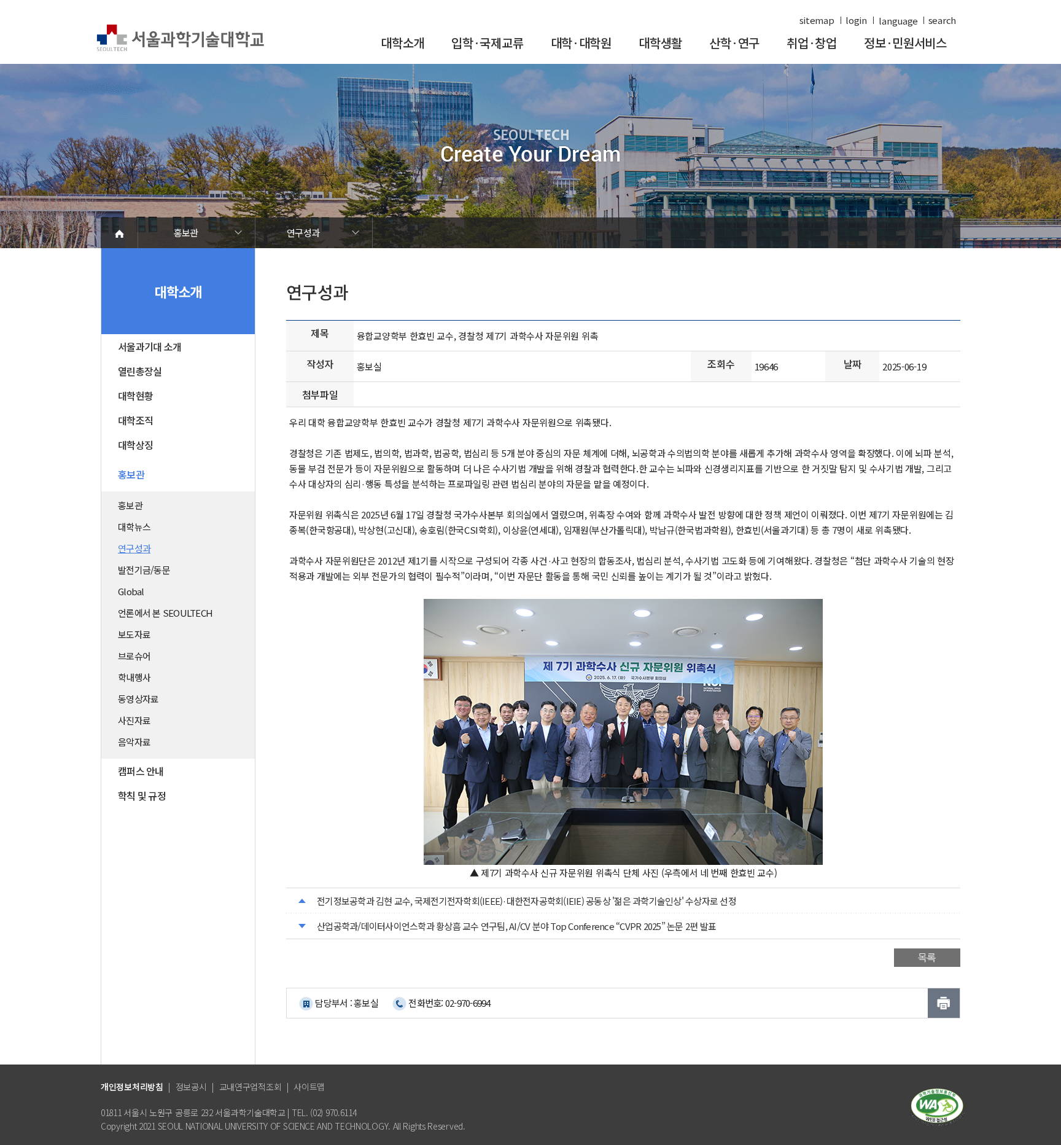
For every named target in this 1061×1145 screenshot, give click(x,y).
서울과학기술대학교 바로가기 (180, 38)
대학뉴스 (134, 526)
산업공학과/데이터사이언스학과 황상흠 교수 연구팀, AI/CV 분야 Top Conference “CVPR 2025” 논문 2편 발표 (516, 926)
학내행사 (134, 677)
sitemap (816, 20)
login (856, 20)
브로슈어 (134, 655)
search (942, 20)
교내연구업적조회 (250, 1087)
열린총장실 (139, 371)
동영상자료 (138, 698)
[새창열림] (937, 1106)
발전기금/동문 (144, 569)
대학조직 (135, 420)
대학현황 (135, 395)
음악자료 (134, 741)
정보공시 (191, 1087)
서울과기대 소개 (149, 346)
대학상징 (135, 444)
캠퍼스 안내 (141, 771)
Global (131, 591)
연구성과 (303, 232)
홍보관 (186, 232)
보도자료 (134, 634)
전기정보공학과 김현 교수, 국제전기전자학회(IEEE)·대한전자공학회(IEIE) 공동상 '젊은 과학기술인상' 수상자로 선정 (526, 900)
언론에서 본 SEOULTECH (165, 612)
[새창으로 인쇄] (944, 1003)
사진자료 (134, 720)
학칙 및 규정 (142, 795)
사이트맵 (309, 1087)
